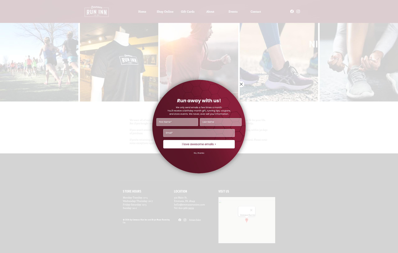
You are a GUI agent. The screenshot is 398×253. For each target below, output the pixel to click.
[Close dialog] (241, 84)
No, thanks (199, 153)
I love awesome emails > (199, 144)
